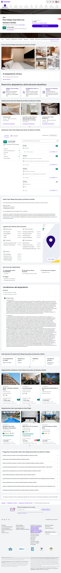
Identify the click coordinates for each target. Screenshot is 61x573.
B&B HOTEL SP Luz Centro (30, 426)
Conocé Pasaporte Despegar (6, 526)
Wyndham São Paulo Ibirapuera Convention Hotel (9, 427)
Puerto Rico (5, 559)
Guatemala (11, 558)
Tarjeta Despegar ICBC (5, 528)
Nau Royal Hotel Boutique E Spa (50, 389)
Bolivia (17, 557)
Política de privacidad (34, 534)
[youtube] (8, 519)
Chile (21, 557)
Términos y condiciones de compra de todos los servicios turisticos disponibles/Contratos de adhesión (36, 529)
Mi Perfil (2, 531)
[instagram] (4, 519)
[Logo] (5, 2)
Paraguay (27, 558)
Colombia (24, 557)
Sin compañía (15, 135)
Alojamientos (5, 7)
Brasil (19, 557)
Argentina (13, 557)
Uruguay (22, 559)
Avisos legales (33, 544)
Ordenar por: (45, 135)
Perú (2, 559)
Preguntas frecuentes (20, 526)
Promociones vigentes (34, 535)
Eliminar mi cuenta (5, 532)
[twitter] (6, 519)
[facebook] (2, 519)
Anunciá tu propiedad (49, 528)
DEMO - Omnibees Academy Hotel (11, 389)
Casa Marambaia (27, 388)
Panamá (24, 558)
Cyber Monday (33, 537)
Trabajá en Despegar (20, 528)
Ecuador (2, 558)
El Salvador (6, 558)
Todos (7, 135)
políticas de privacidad (22, 513)
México (18, 558)
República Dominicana (11, 559)
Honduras (14, 558)
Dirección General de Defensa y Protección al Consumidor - (16, 565)
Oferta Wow (32, 540)
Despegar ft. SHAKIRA (34, 542)
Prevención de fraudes (34, 541)
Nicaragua (21, 558)
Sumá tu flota (47, 526)
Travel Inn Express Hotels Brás (49, 427)
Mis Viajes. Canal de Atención (6, 529)
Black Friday (32, 538)
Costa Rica (28, 557)
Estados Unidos (18, 559)
